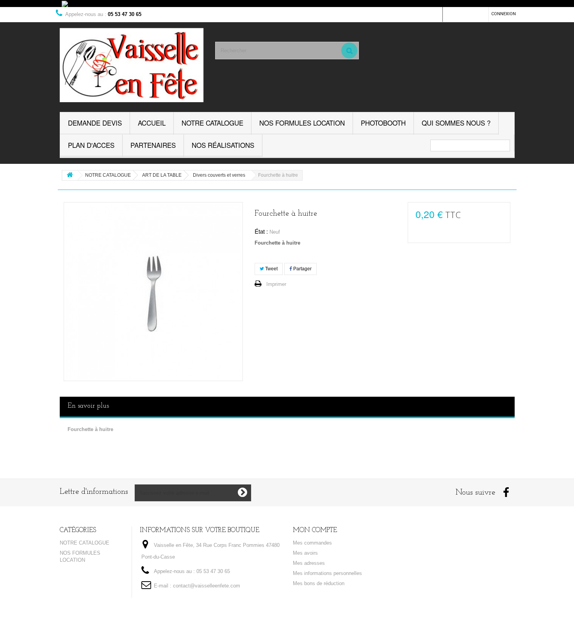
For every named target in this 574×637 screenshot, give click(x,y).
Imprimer (276, 284)
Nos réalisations (223, 145)
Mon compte (315, 530)
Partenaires (153, 145)
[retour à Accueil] (69, 175)
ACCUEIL (152, 123)
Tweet (271, 268)
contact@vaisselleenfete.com (206, 586)
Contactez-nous (465, 13)
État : (261, 231)
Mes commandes (312, 543)
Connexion (503, 13)
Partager (302, 268)
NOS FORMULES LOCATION (302, 123)
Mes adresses (309, 563)
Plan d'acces (91, 145)
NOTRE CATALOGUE (212, 123)
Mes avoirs (305, 553)
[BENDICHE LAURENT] (131, 65)
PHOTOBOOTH (383, 123)
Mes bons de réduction (318, 583)
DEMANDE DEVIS (95, 123)
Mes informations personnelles (327, 573)
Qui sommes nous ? (456, 123)
